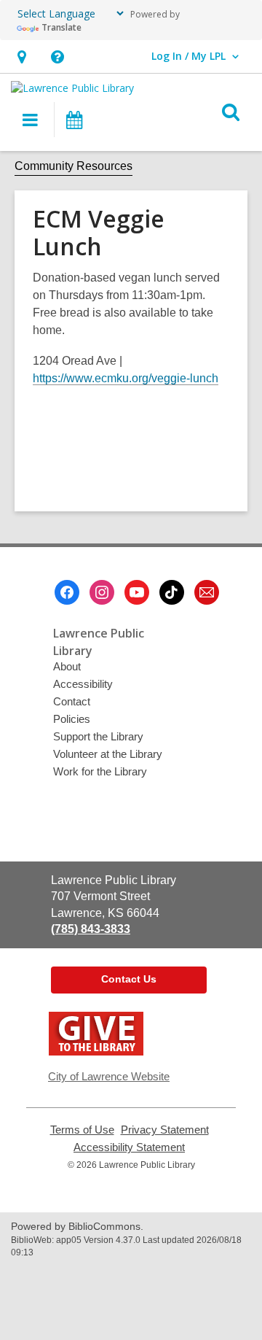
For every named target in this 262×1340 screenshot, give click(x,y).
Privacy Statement (165, 1129)
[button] (57, 56)
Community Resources (73, 166)
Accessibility (83, 684)
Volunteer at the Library (107, 754)
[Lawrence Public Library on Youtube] (136, 592)
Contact (71, 701)
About (67, 666)
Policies (71, 719)
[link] (21, 56)
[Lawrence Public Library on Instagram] (102, 592)
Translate (61, 27)
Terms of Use (82, 1129)
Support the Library (98, 736)
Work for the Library (100, 771)
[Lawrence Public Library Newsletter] (206, 592)
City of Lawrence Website (109, 1076)
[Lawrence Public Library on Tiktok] (171, 592)
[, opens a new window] (96, 1051)
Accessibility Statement (129, 1147)
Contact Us (128, 979)
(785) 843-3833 (90, 929)
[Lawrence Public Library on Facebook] (67, 592)
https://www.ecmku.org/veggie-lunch (125, 378)
